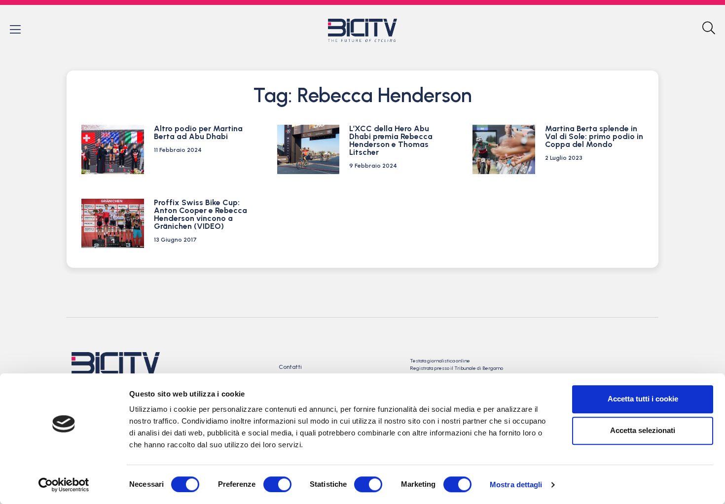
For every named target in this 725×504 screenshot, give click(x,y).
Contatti (290, 366)
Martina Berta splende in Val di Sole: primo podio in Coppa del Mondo (594, 136)
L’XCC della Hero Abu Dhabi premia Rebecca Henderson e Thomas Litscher (391, 140)
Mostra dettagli (516, 484)
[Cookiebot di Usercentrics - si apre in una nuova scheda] (64, 484)
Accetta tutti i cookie (643, 399)
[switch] (277, 484)
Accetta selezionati (642, 430)
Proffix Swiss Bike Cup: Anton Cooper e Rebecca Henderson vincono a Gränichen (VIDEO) (200, 214)
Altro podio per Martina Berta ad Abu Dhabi (198, 132)
